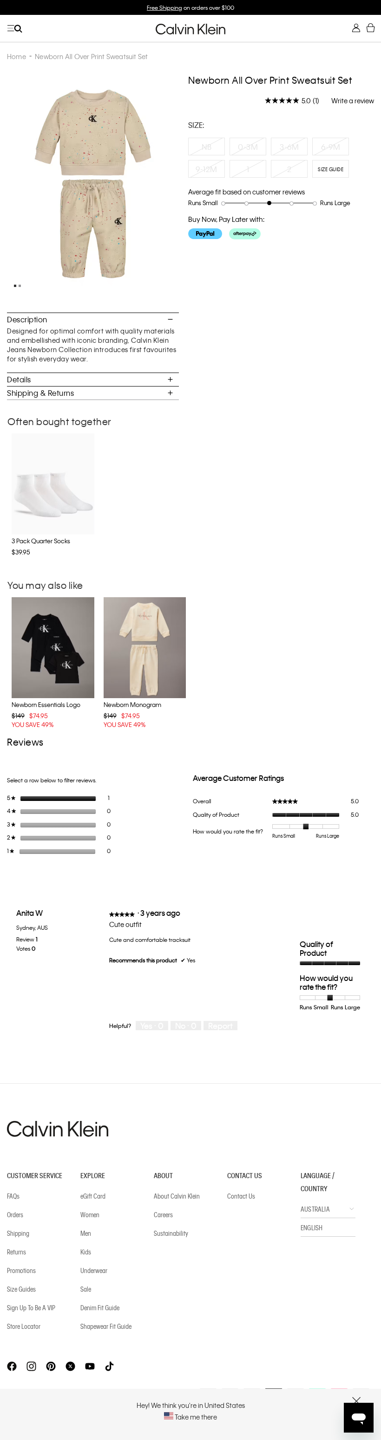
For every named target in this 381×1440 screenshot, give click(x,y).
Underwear (93, 1270)
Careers (163, 1214)
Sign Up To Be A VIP (31, 1307)
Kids (85, 1251)
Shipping (18, 1233)
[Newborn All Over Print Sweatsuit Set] (14, 288)
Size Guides (21, 1289)
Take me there (195, 1417)
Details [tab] (19, 379)
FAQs (13, 1196)
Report (220, 1025)
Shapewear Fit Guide (105, 1326)
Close (356, 1401)
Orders (15, 1214)
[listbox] (281, 160)
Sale (85, 1289)
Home (16, 56)
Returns (16, 1251)
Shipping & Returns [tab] (40, 393)
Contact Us (241, 1196)
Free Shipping (164, 7)
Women (89, 1214)
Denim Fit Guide (99, 1307)
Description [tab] (27, 319)
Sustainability (171, 1233)
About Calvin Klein (177, 1196)
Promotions (21, 1270)
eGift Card (92, 1196)
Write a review (352, 100)
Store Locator (23, 1326)
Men (85, 1233)
